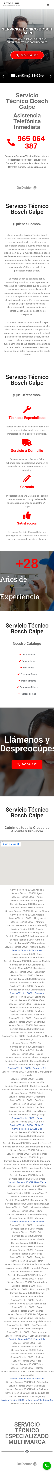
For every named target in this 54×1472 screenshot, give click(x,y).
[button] (3, 76)
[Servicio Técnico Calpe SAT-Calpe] (11, 4)
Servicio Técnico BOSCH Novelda (27, 1221)
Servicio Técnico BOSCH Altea (27, 950)
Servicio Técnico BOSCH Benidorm (27, 993)
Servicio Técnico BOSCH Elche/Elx (27, 1125)
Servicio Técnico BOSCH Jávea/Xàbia (27, 1182)
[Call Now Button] (47, 1466)
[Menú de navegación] (48, 4)
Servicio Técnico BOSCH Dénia (27, 1118)
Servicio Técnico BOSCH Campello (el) (27, 1068)
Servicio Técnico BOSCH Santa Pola (27, 1339)
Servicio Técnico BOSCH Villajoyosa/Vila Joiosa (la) (27, 1400)
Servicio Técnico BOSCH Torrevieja (27, 1378)
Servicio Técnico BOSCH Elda (27, 1129)
